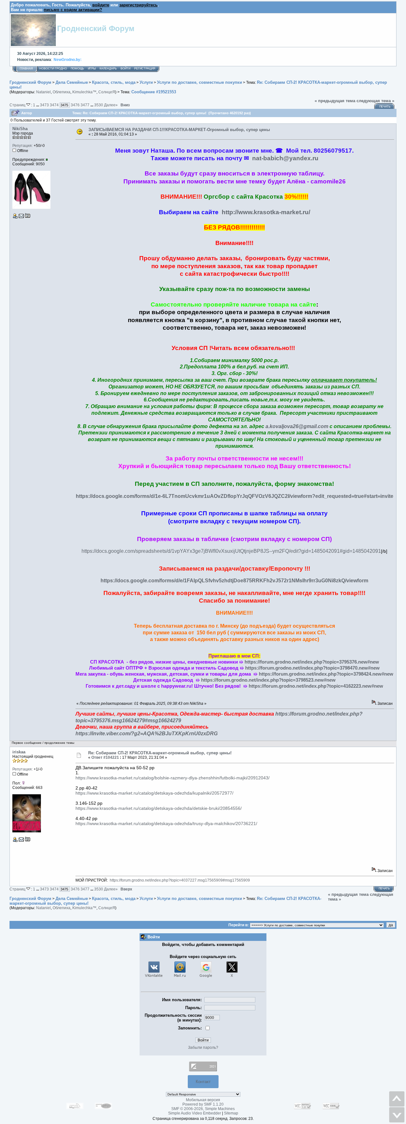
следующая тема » (375, 100)
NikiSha (20, 128)
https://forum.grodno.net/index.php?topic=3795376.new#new (312, 661)
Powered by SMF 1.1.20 (203, 1104)
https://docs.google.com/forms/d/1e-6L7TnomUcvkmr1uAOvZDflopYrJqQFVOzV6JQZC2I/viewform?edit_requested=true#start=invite (234, 496)
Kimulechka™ (84, 92)
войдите (100, 5)
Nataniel (43, 92)
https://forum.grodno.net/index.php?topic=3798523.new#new (268, 680)
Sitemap (231, 1113)
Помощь (77, 68)
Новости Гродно (53, 68)
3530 (98, 105)
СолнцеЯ (106, 92)
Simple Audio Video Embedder (194, 1113)
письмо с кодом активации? (73, 9)
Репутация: (22, 145)
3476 (75, 105)
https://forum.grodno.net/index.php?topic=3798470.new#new (312, 668)
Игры (92, 68)
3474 (54, 105)
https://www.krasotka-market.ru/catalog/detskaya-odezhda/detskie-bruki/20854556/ (158, 808)
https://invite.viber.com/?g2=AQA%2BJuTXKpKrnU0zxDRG (146, 733)
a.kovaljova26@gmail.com (296, 426)
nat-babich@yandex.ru (285, 158)
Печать (384, 106)
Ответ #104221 (105, 757)
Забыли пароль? (203, 1047)
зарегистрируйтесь (138, 5)
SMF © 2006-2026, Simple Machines (203, 1109)
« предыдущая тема (335, 100)
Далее (111, 105)
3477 (85, 105)
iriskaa (18, 752)
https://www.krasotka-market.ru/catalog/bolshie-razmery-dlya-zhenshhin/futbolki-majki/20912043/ (172, 777)
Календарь (108, 68)
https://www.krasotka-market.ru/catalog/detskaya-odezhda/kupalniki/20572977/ (154, 793)
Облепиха (61, 92)
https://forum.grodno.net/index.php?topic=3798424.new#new (326, 674)
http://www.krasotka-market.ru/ (266, 212)
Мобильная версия (203, 1100)
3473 (44, 105)
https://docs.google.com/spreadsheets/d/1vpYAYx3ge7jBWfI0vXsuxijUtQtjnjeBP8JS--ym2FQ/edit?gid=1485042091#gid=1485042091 (231, 551)
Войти (125, 68)
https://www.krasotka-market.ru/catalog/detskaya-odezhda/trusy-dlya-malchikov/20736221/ (166, 823)
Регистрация (144, 68)
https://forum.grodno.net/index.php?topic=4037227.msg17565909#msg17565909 (180, 880)
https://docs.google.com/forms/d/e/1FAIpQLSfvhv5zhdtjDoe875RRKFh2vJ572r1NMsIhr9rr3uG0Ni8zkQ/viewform (234, 580)
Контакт (203, 1081)
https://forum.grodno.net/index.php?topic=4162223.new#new (316, 686)
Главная (26, 68)
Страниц (18, 105)
